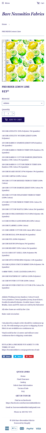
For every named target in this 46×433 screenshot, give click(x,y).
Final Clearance (23, 379)
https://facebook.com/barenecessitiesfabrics (23, 403)
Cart (42, 3)
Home (4, 24)
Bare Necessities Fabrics (25, 420)
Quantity (6, 109)
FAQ (23, 391)
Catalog (23, 382)
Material (5, 99)
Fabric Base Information (23, 385)
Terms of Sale (23, 388)
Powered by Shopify (22, 423)
